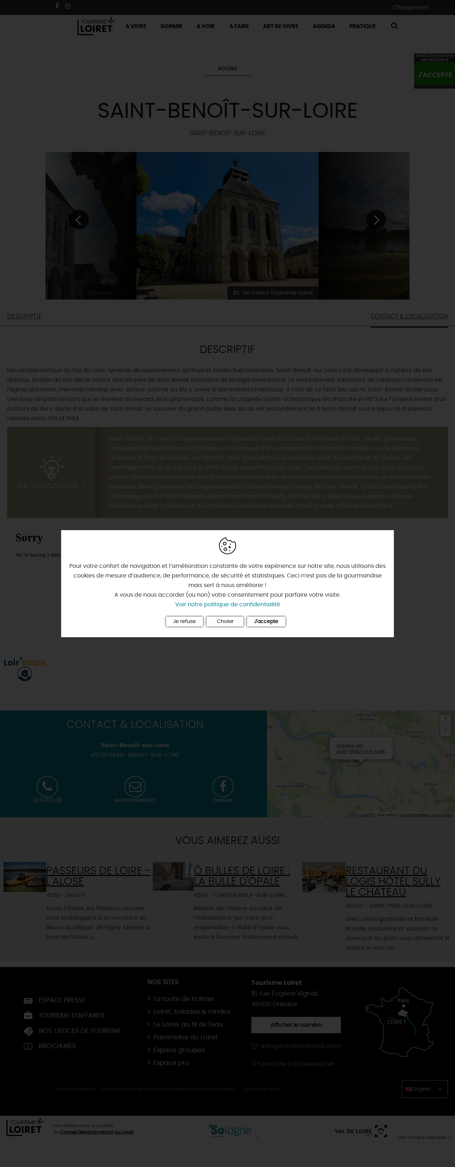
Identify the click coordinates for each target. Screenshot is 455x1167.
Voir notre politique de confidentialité (227, 604)
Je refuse (184, 621)
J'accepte (266, 621)
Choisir (225, 621)
